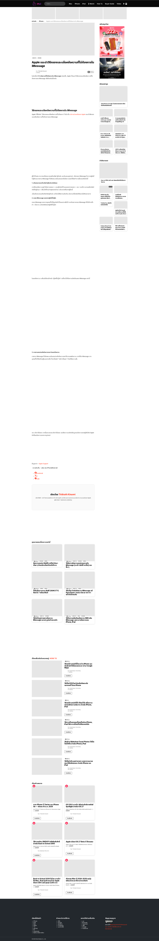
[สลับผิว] (123, 3)
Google (84, 927)
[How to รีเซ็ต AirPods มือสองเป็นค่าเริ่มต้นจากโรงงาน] (113, 170)
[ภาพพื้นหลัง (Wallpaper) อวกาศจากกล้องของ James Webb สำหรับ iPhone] (120, 189)
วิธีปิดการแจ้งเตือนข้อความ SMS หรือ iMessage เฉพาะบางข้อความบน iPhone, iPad (79, 620)
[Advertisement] (63, 93)
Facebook (85, 928)
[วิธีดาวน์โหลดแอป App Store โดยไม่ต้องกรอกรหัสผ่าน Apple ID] (120, 220)
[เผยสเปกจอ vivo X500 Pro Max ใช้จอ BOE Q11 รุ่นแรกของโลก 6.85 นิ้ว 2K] (120, 128)
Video (119, 4)
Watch (35, 925)
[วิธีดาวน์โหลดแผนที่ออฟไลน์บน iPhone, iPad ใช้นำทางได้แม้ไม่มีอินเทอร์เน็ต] (47, 727)
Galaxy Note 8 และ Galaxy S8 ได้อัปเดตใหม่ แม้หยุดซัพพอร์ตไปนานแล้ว (106, 227)
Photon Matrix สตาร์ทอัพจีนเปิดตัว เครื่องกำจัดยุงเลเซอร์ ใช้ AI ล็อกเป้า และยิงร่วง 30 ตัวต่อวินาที (106, 151)
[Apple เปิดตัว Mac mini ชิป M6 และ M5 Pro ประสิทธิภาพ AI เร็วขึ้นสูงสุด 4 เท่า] (67, 13)
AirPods (35, 928)
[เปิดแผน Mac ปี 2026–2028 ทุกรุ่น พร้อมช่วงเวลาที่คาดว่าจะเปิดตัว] (80, 868)
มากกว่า (37, 810)
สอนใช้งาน (60, 924)
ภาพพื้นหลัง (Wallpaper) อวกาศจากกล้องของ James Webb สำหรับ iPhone (120, 196)
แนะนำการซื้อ (61, 927)
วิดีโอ (59, 921)
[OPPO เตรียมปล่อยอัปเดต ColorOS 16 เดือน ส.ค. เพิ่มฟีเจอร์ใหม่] (120, 144)
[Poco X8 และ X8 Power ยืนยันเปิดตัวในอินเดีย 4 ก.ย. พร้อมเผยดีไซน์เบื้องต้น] (106, 128)
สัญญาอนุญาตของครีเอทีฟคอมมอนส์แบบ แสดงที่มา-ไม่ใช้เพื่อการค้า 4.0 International (116, 926)
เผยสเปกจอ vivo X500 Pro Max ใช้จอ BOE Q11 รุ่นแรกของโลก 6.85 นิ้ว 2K (120, 135)
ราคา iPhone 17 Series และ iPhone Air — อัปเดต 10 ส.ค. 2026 (46, 805)
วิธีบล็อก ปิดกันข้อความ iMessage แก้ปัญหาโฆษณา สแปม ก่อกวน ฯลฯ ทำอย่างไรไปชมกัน (79, 593)
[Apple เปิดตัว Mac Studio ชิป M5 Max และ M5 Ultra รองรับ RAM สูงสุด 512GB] (91, 13)
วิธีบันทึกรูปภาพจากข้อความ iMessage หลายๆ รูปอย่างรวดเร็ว (45, 619)
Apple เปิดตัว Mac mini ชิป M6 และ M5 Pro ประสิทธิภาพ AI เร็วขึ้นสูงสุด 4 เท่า (67, 16)
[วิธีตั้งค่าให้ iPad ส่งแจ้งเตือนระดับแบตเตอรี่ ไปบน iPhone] (47, 688)
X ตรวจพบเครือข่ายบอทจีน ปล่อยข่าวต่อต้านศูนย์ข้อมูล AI (120, 119)
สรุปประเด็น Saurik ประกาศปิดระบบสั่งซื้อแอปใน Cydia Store (120, 212)
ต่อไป (126, 13)
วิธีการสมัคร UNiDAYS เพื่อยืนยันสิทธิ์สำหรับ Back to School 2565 (46, 843)
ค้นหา (47, 4)
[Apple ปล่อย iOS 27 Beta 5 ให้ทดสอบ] (80, 831)
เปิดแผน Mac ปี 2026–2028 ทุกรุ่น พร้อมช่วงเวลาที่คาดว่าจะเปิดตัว (78, 880)
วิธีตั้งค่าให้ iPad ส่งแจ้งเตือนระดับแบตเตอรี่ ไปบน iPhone (76, 684)
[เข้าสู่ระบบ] (126, 3)
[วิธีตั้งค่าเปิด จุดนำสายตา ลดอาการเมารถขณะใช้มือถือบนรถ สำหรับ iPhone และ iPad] (47, 766)
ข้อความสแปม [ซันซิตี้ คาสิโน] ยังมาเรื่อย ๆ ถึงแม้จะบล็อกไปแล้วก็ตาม (45, 564)
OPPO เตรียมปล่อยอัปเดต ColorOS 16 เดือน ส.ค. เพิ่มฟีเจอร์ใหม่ (120, 151)
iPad (84, 4)
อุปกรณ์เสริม (36, 931)
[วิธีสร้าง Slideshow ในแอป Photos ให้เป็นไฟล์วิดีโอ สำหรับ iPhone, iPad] (47, 746)
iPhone (77, 4)
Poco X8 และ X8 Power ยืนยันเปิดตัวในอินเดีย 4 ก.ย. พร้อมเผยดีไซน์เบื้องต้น (106, 135)
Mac (70, 4)
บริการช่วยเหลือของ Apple (77, 114)
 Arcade (84, 922)
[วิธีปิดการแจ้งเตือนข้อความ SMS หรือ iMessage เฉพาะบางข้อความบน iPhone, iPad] (80, 607)
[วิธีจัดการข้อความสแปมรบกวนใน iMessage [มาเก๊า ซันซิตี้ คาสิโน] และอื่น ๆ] (80, 552)
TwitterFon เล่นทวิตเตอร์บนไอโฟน (106, 203)
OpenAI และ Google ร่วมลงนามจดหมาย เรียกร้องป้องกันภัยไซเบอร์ (113, 104)
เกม (83, 921)
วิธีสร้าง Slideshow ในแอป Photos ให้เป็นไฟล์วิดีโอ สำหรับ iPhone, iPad (79, 743)
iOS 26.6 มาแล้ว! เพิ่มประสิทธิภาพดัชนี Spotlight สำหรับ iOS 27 (79, 805)
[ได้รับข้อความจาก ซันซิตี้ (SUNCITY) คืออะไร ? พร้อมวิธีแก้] (47, 580)
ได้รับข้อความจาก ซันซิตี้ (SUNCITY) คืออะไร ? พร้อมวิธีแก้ (46, 592)
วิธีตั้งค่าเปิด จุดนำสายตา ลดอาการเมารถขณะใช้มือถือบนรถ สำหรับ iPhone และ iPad (78, 763)
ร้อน (34, 786)
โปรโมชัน (60, 922)
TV (34, 927)
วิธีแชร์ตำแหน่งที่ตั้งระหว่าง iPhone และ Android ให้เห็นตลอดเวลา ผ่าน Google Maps (78, 666)
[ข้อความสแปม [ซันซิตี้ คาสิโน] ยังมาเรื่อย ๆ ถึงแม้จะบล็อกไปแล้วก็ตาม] (47, 552)
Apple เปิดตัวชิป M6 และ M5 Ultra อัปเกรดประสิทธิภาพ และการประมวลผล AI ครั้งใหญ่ (114, 16)
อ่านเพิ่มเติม (68, 675)
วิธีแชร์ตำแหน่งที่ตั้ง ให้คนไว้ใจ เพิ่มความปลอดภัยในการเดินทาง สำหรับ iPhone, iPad (78, 705)
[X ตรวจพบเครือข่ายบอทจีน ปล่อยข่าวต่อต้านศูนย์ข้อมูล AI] (120, 112)
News (46, 561)
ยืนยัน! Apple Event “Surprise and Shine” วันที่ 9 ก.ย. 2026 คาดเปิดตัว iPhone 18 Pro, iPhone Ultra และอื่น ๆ (43, 16)
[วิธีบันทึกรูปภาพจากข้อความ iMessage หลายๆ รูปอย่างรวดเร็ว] (47, 607)
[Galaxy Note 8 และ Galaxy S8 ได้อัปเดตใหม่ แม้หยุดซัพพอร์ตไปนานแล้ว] (106, 220)
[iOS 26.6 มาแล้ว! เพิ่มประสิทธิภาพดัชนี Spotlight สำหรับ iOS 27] (80, 794)
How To (99, 4)
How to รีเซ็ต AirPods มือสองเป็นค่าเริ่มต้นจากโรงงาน (113, 181)
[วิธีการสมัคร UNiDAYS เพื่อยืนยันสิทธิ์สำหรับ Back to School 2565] (47, 831)
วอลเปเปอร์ (85, 924)
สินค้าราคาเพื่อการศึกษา (38, 932)
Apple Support (43, 463)
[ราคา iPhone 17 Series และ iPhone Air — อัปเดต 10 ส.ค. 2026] (47, 794)
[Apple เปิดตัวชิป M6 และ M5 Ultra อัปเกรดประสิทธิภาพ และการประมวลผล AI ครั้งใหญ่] (115, 13)
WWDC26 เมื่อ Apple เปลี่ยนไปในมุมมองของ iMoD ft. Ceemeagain (106, 196)
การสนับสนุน (61, 925)
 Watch (91, 4)
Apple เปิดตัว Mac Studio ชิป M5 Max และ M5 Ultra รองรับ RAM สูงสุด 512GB (91, 16)
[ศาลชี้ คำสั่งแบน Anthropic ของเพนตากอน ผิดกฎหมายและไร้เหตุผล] (106, 112)
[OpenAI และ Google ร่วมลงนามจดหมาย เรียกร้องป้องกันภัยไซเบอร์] (113, 94)
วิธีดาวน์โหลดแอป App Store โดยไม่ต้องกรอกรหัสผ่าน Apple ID (120, 227)
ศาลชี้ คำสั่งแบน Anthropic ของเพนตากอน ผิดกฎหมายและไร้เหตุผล (106, 120)
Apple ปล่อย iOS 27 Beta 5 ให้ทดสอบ (79, 842)
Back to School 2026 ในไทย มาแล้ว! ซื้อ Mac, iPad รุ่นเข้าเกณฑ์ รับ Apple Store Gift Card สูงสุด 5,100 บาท (46, 881)
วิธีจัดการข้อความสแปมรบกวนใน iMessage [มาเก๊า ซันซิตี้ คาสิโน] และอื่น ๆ (79, 565)
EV (34, 929)
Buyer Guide (109, 4)
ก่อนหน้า (32, 13)
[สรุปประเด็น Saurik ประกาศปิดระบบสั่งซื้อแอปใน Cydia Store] (120, 205)
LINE (83, 925)
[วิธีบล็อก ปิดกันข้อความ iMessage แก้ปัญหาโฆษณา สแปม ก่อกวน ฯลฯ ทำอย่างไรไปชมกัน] (80, 580)
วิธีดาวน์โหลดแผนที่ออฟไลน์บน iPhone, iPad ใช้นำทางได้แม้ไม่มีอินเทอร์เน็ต (78, 723)
